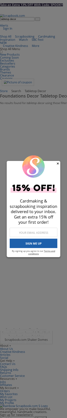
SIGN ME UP (33, 243)
